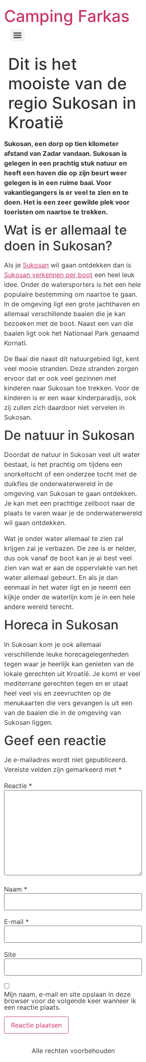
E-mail (16, 921)
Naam (15, 889)
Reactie (18, 785)
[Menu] (17, 35)
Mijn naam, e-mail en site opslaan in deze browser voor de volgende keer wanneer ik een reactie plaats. (70, 1000)
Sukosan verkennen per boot (48, 275)
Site (10, 954)
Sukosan (36, 265)
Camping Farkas (66, 16)
